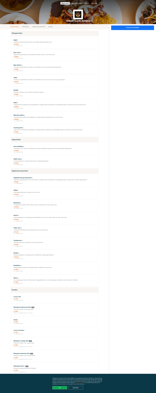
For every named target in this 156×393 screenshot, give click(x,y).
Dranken (50, 26)
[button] (98, 26)
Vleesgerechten (14, 26)
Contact (86, 3)
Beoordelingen (77, 3)
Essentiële (76, 387)
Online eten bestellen (132, 27)
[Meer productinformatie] (20, 52)
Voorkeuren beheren (79, 382)
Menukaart (65, 3)
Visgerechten (25, 26)
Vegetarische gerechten (38, 26)
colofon (94, 3)
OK (60, 387)
